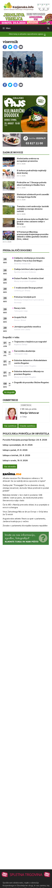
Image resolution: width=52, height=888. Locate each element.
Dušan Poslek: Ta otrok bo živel (29, 278)
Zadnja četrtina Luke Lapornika (29, 269)
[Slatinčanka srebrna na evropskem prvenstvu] (9, 162)
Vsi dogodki (9, 392)
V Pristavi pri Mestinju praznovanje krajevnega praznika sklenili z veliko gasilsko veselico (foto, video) (32, 235)
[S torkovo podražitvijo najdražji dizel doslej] (9, 174)
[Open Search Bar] (48, 28)
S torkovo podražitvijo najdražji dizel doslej (31, 171)
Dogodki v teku (11, 337)
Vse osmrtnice (10, 426)
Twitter (10, 47)
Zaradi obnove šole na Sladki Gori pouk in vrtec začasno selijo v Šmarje (32, 221)
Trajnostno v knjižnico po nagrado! (30, 342)
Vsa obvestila (10, 466)
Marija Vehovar (29, 412)
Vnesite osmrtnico (27, 426)
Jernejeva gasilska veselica (27, 327)
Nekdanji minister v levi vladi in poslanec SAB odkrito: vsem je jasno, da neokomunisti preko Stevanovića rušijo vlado (23, 498)
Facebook (5, 47)
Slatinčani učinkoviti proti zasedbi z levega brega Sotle (33, 195)
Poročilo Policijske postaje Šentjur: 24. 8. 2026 (25, 440)
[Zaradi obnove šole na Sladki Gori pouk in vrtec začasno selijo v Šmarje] (9, 222)
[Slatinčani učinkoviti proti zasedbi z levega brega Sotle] (9, 197)
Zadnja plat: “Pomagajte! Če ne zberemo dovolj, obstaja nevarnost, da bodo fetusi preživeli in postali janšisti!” (26, 488)
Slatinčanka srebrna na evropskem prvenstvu (28, 159)
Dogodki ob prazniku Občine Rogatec (31, 382)
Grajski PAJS (20, 317)
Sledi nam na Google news (15, 47)
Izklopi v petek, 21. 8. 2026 (15, 450)
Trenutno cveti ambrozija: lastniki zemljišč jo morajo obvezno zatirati (33, 208)
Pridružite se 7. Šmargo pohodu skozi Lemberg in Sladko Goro (31, 183)
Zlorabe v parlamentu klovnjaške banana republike (25, 525)
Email (21, 47)
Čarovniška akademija (24, 351)
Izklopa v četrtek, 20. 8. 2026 (16, 455)
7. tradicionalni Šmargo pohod (28, 288)
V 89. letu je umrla (28, 409)
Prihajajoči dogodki (17, 250)
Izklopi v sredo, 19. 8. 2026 (15, 460)
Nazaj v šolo (19, 308)
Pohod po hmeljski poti (25, 297)
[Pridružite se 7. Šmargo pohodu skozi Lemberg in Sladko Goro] (9, 186)
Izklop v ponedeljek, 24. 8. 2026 (18, 445)
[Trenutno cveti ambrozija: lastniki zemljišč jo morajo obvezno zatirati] (9, 209)
